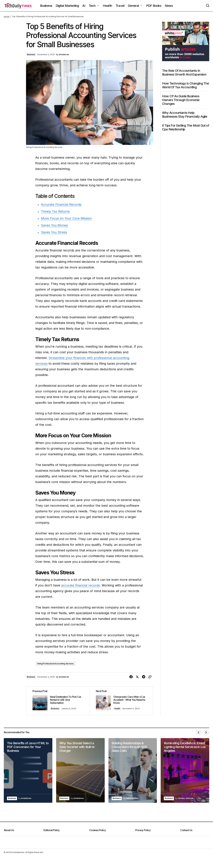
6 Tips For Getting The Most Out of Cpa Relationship (185, 127)
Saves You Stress (54, 232)
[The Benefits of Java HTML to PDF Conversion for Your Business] (28, 770)
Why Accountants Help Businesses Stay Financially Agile (184, 114)
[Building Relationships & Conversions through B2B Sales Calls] (132, 770)
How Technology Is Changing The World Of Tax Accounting (185, 85)
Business (31, 54)
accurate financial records (80, 585)
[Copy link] (150, 677)
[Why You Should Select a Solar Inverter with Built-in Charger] (80, 770)
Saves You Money (54, 225)
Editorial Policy (52, 830)
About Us (9, 830)
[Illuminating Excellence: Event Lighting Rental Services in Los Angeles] (185, 770)
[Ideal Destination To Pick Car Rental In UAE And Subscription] (58, 701)
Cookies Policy (97, 830)
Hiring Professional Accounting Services (55, 663)
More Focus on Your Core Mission (66, 218)
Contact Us (186, 830)
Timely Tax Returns (55, 211)
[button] (207, 5)
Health (117, 708)
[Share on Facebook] (131, 677)
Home (6, 16)
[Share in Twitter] (137, 677)
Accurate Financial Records (61, 204)
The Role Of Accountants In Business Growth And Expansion (184, 72)
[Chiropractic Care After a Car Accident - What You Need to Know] (121, 701)
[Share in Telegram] (143, 677)
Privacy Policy (143, 830)
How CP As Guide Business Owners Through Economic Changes (181, 99)
